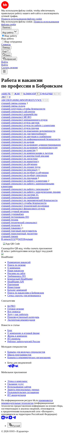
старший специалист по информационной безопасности (30, 139)
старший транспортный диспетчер (19, 233)
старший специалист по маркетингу (20, 161)
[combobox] (14, 425)
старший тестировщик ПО (15, 217)
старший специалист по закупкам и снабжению (26, 136)
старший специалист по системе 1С (20, 194)
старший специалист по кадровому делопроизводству (29, 147)
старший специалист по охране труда (20, 167)
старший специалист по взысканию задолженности (28, 131)
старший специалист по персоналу (19, 169)
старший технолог (10, 225)
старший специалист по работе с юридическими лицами (31, 192)
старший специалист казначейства (19, 114)
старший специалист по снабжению (20, 197)
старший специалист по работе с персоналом (25, 189)
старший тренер (9, 236)
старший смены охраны (13, 103)
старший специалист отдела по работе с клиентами (28, 125)
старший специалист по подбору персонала (24, 175)
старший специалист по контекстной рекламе (25, 156)
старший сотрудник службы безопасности (23, 108)
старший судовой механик (15, 211)
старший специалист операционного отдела (24, 120)
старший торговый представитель (19, 230)
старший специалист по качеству (18, 150)
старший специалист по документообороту (24, 133)
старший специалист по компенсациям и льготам (27, 153)
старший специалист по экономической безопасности (29, 200)
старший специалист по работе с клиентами (24, 181)
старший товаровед (11, 228)
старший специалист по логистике (19, 158)
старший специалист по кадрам (17, 142)
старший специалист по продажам (19, 178)
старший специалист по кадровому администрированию (31, 144)
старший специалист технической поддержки (25, 206)
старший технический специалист (19, 222)
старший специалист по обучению (19, 164)
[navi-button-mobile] (4, 71)
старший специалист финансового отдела (23, 208)
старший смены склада (13, 106)
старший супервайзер (12, 214)
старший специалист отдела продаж (20, 128)
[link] (6, 55)
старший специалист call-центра (18, 111)
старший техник (9, 219)
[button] (4, 62)
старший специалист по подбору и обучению (25, 172)
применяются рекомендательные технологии (27, 401)
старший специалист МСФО (16, 117)
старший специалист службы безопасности (24, 203)
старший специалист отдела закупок (20, 122)
